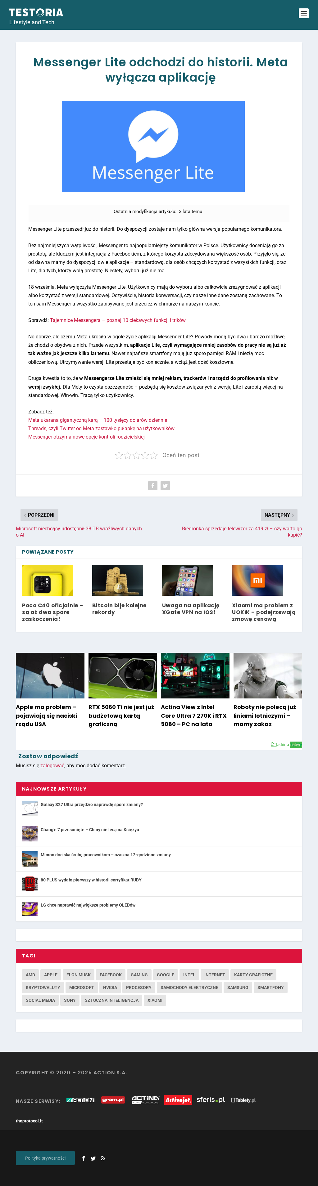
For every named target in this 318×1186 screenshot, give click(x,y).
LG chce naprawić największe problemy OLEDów (88, 905)
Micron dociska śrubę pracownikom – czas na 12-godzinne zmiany (106, 854)
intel (189, 974)
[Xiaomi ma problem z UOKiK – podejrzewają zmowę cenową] (257, 580)
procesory (139, 987)
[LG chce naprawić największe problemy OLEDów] (30, 909)
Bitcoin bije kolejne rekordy (119, 609)
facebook (111, 974)
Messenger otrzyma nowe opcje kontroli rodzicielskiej (86, 437)
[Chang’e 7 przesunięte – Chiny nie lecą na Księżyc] (30, 833)
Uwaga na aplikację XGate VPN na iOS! (191, 609)
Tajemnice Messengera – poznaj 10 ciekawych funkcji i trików (118, 320)
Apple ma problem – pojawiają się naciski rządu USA (46, 715)
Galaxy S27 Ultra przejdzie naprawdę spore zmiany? (92, 804)
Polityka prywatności (45, 1158)
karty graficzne (253, 974)
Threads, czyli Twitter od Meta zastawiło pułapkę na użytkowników (101, 428)
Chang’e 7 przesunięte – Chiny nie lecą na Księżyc (90, 829)
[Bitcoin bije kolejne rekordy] (117, 580)
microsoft (81, 987)
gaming (139, 974)
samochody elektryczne (189, 987)
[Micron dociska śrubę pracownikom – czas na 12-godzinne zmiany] (30, 859)
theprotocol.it (29, 1120)
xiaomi (155, 1000)
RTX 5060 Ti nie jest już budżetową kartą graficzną (121, 715)
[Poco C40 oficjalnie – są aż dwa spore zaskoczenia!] (47, 580)
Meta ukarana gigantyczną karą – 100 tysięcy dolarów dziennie (97, 420)
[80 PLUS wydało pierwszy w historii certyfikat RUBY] (30, 884)
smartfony (270, 987)
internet (214, 974)
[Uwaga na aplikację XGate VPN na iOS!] (187, 580)
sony (70, 1000)
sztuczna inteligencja (112, 1000)
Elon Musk (78, 974)
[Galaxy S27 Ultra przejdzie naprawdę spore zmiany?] (30, 808)
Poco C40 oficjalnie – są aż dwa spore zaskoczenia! (52, 612)
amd (30, 974)
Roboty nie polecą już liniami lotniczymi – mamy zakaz (265, 715)
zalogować (52, 766)
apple (50, 974)
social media (40, 1000)
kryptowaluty (43, 987)
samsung (237, 987)
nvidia (110, 987)
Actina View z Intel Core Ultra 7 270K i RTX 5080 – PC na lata (194, 715)
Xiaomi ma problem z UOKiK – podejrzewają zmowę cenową (264, 612)
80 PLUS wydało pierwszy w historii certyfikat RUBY (91, 879)
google (165, 974)
